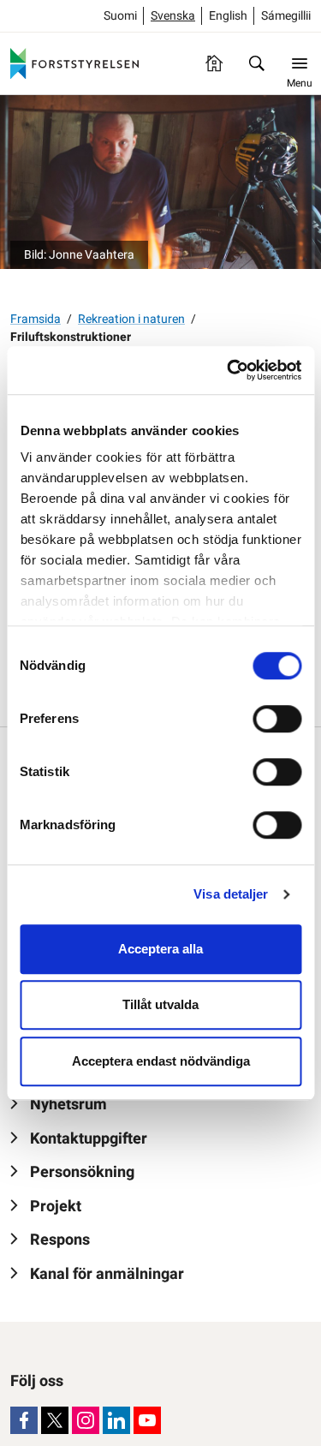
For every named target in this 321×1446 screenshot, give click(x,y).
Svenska (173, 16)
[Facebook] (24, 1420)
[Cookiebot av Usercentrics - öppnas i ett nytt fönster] (228, 370)
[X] (54, 1420)
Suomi (120, 16)
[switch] (277, 718)
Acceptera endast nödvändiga (161, 1061)
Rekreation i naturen (131, 319)
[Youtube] (147, 1420)
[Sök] (256, 63)
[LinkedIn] (116, 1420)
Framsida (35, 319)
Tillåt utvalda (160, 1004)
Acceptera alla (160, 948)
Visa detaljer (230, 894)
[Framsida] (214, 63)
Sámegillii (286, 16)
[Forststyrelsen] (74, 63)
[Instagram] (85, 1420)
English (228, 16)
